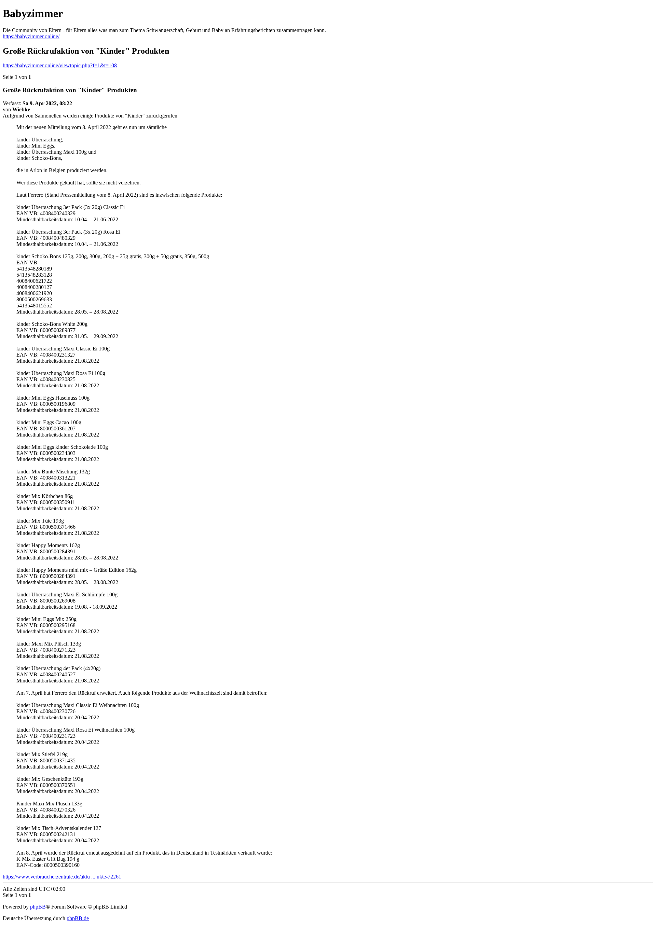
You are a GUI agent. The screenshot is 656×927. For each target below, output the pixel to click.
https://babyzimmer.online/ (31, 36)
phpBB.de (78, 918)
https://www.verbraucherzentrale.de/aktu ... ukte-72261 (62, 877)
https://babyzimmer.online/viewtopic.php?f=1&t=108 (60, 65)
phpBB (38, 907)
